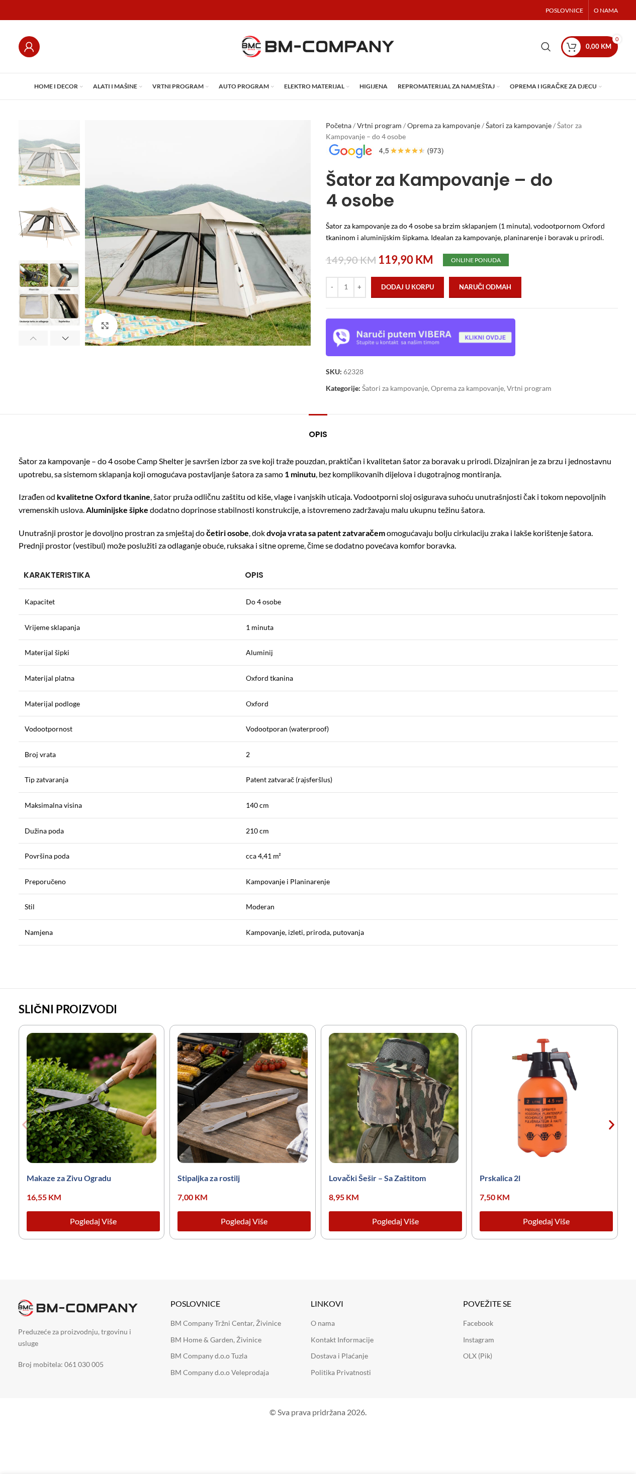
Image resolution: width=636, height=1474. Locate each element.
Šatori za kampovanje (519, 125)
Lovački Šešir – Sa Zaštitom (377, 1178)
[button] (33, 338)
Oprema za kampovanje (443, 125)
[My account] (29, 47)
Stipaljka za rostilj (208, 1178)
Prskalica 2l (500, 1178)
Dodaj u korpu (407, 287)
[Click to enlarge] (105, 325)
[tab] (318, 429)
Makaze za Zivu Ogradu (69, 1178)
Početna (338, 125)
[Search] (546, 47)
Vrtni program (379, 125)
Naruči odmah (485, 287)
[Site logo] (318, 45)
